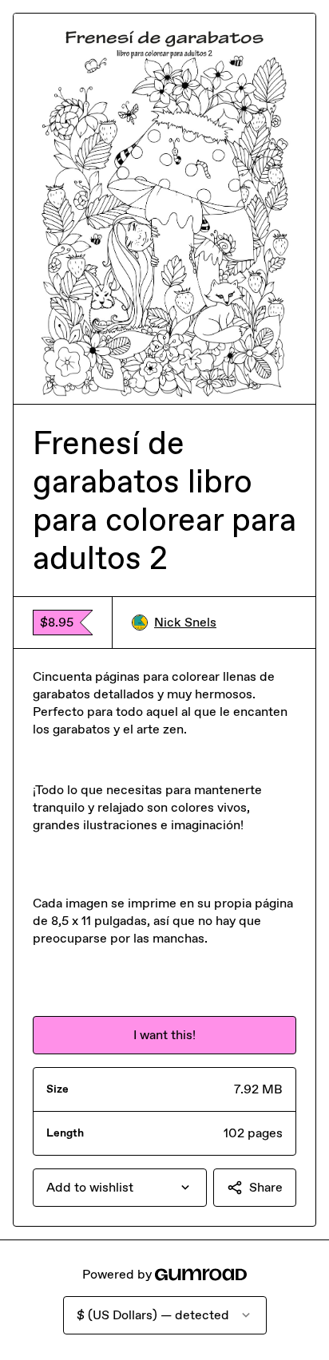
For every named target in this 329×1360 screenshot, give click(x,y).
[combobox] (120, 1187)
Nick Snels (185, 622)
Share (266, 1187)
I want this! (164, 1034)
